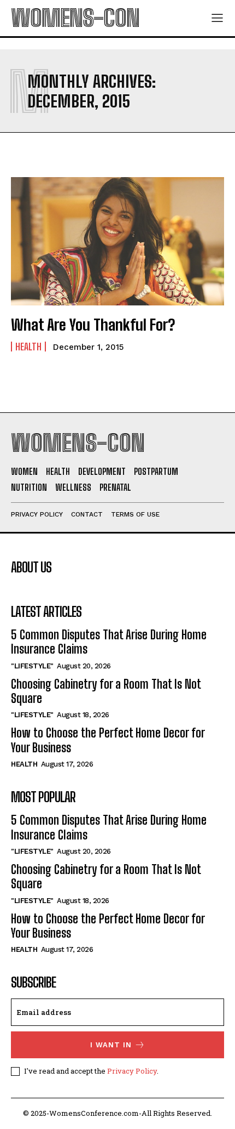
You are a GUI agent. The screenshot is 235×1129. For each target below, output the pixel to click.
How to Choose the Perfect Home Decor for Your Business (107, 739)
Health (28, 346)
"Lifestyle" (32, 666)
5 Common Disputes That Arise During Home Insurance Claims (109, 641)
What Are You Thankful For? (93, 324)
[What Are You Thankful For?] (117, 241)
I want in (111, 1045)
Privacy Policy (132, 1071)
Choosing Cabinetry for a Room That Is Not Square (106, 691)
